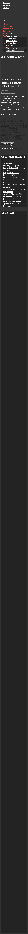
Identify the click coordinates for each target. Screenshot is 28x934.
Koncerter (7, 31)
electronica (5, 125)
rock (5, 137)
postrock (10, 135)
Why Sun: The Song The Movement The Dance (12, 195)
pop (14, 132)
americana (8, 121)
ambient (3, 121)
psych (14, 134)
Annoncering (11, 36)
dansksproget (3, 123)
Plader (6, 29)
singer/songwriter (7, 139)
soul (15, 139)
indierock (13, 130)
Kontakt (9, 45)
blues (21, 121)
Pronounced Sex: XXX (11, 175)
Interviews (8, 29)
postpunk (3, 134)
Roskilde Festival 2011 (11, 137)
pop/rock (18, 132)
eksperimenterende (17, 123)
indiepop (4, 130)
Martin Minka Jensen (8, 93)
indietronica (20, 130)
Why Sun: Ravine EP (11, 172)
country (24, 121)
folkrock (6, 127)
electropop (13, 125)
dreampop (8, 123)
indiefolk (25, 127)
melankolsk (9, 132)
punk (24, 134)
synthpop (3, 141)
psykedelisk (19, 134)
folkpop (2, 127)
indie (22, 127)
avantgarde (17, 121)
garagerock (11, 127)
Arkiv (5, 48)
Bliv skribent (11, 43)
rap (1, 137)
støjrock (19, 139)
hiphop (17, 127)
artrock (13, 121)
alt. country (3, 119)
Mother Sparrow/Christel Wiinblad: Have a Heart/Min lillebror (14, 179)
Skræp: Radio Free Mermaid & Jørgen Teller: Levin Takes (11, 83)
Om (4, 36)
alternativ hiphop (8, 119)
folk (25, 125)
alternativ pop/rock (15, 119)
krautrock (2, 132)
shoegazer (18, 137)
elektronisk (19, 125)
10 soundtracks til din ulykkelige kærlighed (11, 164)
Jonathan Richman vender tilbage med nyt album (13, 200)
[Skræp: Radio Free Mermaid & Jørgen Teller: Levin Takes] (13, 72)
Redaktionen (11, 38)
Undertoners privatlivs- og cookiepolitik (11, 149)
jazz (24, 130)
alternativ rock (22, 119)
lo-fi (6, 132)
